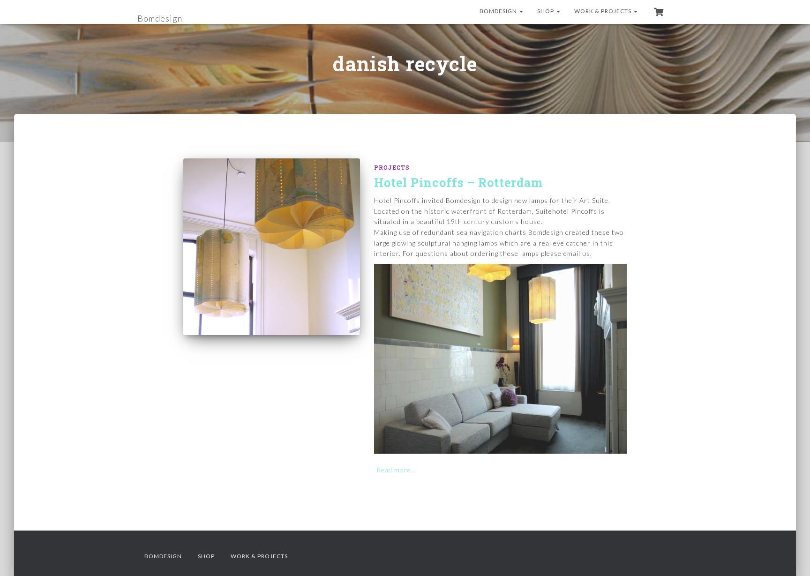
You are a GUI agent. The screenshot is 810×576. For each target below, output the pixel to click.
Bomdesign (499, 11)
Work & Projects (603, 11)
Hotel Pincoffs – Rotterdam (458, 182)
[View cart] (659, 11)
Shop (546, 11)
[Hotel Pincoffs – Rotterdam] (271, 246)
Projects (392, 167)
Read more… (396, 470)
